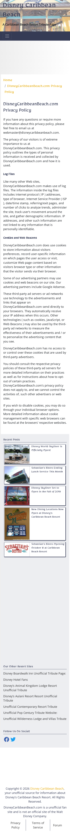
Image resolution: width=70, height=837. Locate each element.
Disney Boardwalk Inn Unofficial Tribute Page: (34, 673)
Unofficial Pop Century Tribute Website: (30, 713)
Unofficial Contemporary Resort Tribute (30, 707)
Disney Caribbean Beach (47, 788)
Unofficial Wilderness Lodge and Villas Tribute (34, 719)
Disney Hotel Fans (15, 680)
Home (7, 81)
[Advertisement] (35, 57)
